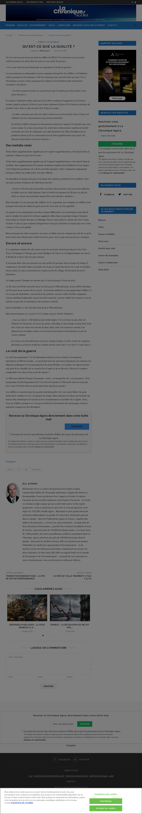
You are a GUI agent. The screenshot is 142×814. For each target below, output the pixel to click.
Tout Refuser (106, 801)
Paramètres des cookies (105, 794)
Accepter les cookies (106, 808)
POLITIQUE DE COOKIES (22, 802)
